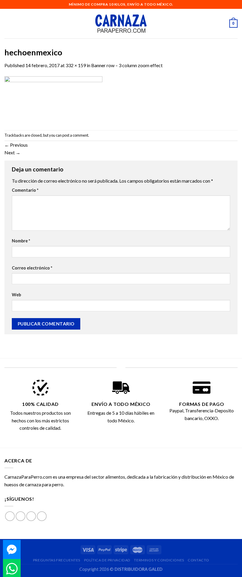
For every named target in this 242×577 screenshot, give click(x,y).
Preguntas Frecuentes (56, 560)
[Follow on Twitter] (31, 516)
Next (12, 152)
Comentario (25, 190)
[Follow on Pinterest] (42, 516)
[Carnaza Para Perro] (121, 23)
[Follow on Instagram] (20, 516)
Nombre (21, 240)
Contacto (198, 560)
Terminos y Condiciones (159, 560)
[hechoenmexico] (53, 99)
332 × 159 (76, 65)
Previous (16, 145)
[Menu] (8, 23)
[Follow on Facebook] (10, 516)
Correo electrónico (32, 267)
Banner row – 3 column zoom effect (127, 65)
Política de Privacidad (107, 560)
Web (16, 294)
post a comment (75, 135)
